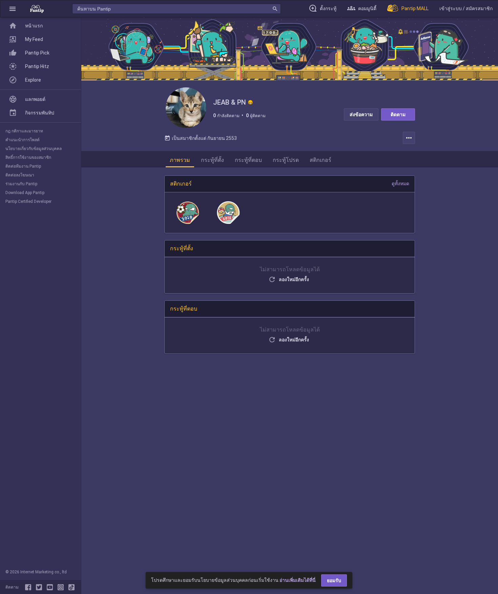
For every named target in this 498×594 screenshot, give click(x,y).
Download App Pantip (24, 192)
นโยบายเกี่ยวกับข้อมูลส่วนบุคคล (33, 148)
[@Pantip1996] (40, 587)
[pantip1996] (51, 587)
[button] (12, 8)
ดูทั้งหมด (400, 183)
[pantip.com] (37, 8)
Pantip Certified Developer (28, 201)
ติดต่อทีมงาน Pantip (23, 166)
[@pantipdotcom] (62, 587)
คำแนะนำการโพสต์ (22, 139)
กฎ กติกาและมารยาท (24, 131)
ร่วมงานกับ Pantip (21, 184)
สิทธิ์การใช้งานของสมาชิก (28, 157)
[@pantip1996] (71, 587)
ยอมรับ (334, 580)
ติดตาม (398, 114)
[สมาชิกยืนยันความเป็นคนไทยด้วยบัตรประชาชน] (250, 102)
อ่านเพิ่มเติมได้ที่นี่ (297, 580)
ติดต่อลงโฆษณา (19, 175)
